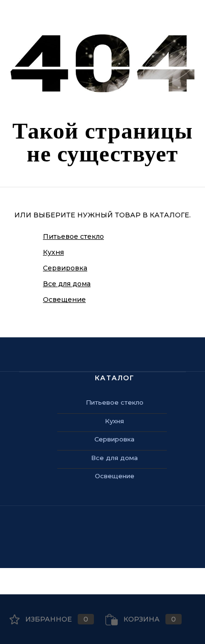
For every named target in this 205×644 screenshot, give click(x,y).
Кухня (53, 252)
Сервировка (65, 268)
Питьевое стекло (73, 236)
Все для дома (67, 283)
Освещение (64, 299)
